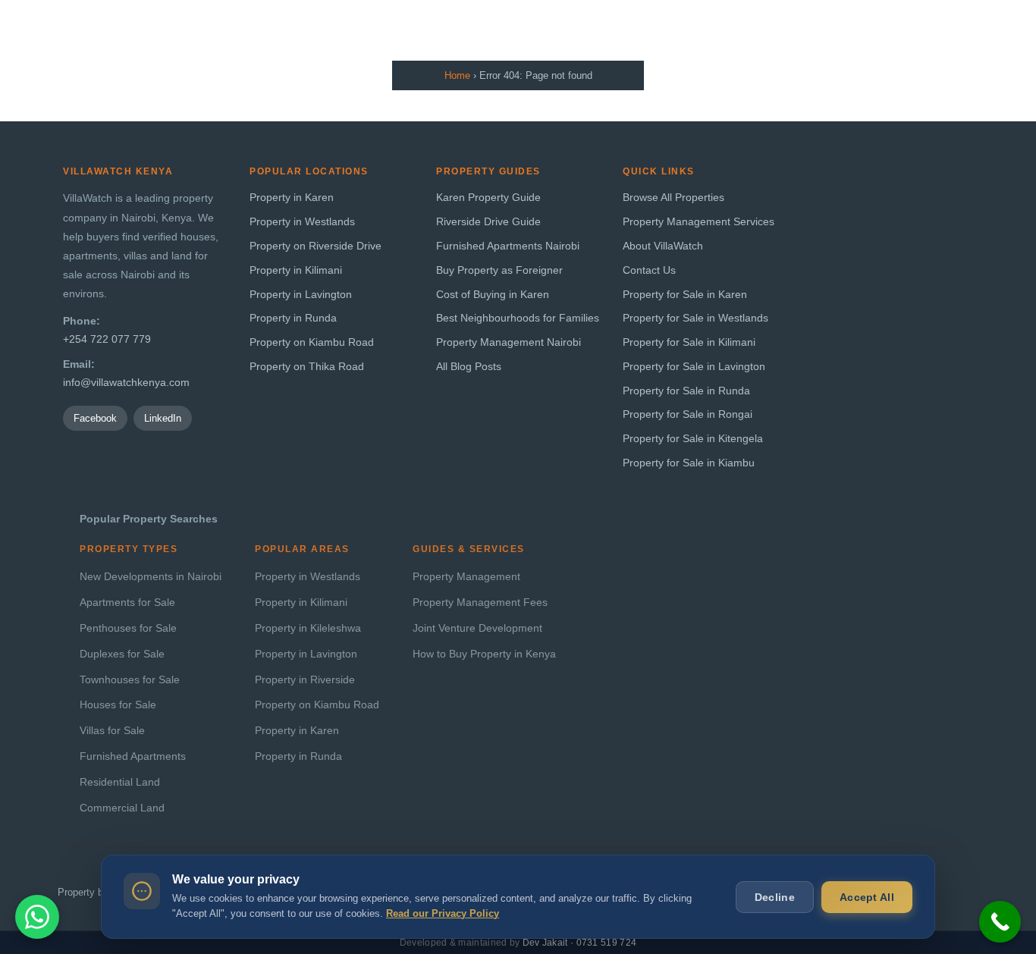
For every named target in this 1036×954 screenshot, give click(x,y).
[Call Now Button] (1000, 922)
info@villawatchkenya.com (126, 382)
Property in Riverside (305, 680)
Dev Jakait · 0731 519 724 (580, 942)
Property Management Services (698, 222)
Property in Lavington (301, 294)
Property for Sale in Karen (685, 294)
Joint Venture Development (477, 628)
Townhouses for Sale (130, 680)
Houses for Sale (118, 705)
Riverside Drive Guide (488, 222)
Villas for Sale (112, 730)
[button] (37, 917)
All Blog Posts (468, 366)
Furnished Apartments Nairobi (507, 246)
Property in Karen (292, 197)
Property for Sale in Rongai (687, 414)
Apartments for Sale (127, 602)
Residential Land (120, 782)
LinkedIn (162, 418)
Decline (775, 897)
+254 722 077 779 (107, 339)
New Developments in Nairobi (150, 576)
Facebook (95, 418)
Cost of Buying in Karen (492, 294)
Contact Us (649, 270)
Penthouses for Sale (128, 628)
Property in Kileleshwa (308, 628)
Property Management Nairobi (508, 342)
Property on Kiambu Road (312, 342)
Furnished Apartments (133, 756)
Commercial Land (122, 808)
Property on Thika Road (307, 366)
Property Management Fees (480, 602)
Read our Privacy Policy (442, 913)
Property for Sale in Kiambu (689, 463)
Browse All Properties (673, 197)
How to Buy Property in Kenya (484, 654)
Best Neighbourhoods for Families (517, 318)
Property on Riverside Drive (315, 246)
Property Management (466, 576)
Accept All (867, 897)
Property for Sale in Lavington (694, 366)
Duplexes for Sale (122, 654)
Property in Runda (293, 318)
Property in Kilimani (296, 270)
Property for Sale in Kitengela (693, 438)
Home (457, 75)
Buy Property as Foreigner (499, 270)
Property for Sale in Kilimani (689, 342)
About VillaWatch (663, 246)
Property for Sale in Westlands (695, 318)
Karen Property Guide (488, 197)
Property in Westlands (302, 222)
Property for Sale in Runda (686, 391)
